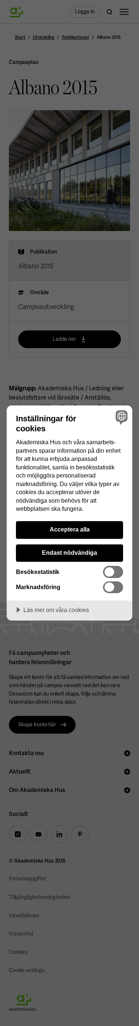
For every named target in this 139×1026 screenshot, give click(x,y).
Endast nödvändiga (69, 552)
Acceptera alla (70, 529)
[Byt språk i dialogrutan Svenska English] (120, 417)
